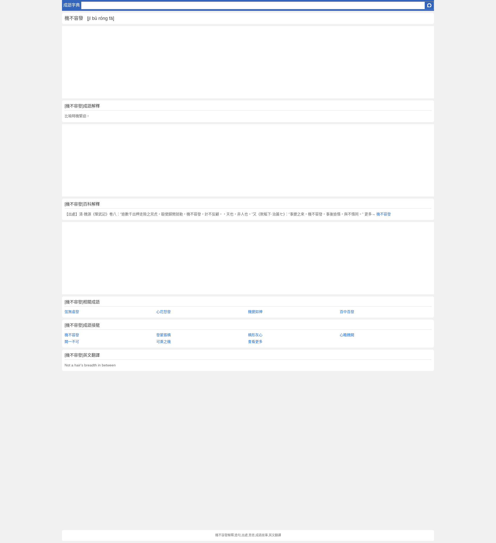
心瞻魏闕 (347, 335)
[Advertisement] (217, 62)
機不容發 (383, 214)
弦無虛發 (72, 312)
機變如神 (255, 312)
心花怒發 (163, 312)
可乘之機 (163, 342)
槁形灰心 (255, 335)
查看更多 (255, 342)
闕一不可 (72, 342)
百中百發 (347, 312)
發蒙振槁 (163, 335)
